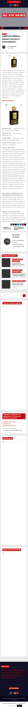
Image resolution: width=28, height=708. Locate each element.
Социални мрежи (16, 261)
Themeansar (14, 699)
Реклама (4, 33)
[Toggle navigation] (19, 28)
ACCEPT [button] (19, 705)
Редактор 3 (21, 266)
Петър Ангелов (12, 46)
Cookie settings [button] (11, 705)
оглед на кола (8, 674)
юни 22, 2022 (15, 286)
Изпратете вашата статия (9, 421)
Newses (22, 698)
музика (14, 281)
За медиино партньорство (9, 425)
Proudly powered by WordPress (10, 698)
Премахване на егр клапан (8, 678)
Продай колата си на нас (7, 670)
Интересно (15, 259)
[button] (22, 28)
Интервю (14, 270)
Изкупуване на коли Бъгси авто (15, 676)
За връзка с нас (6, 423)
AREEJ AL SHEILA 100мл (8, 100)
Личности (20, 270)
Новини (14, 272)
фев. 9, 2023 (15, 277)
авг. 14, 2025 (15, 266)
